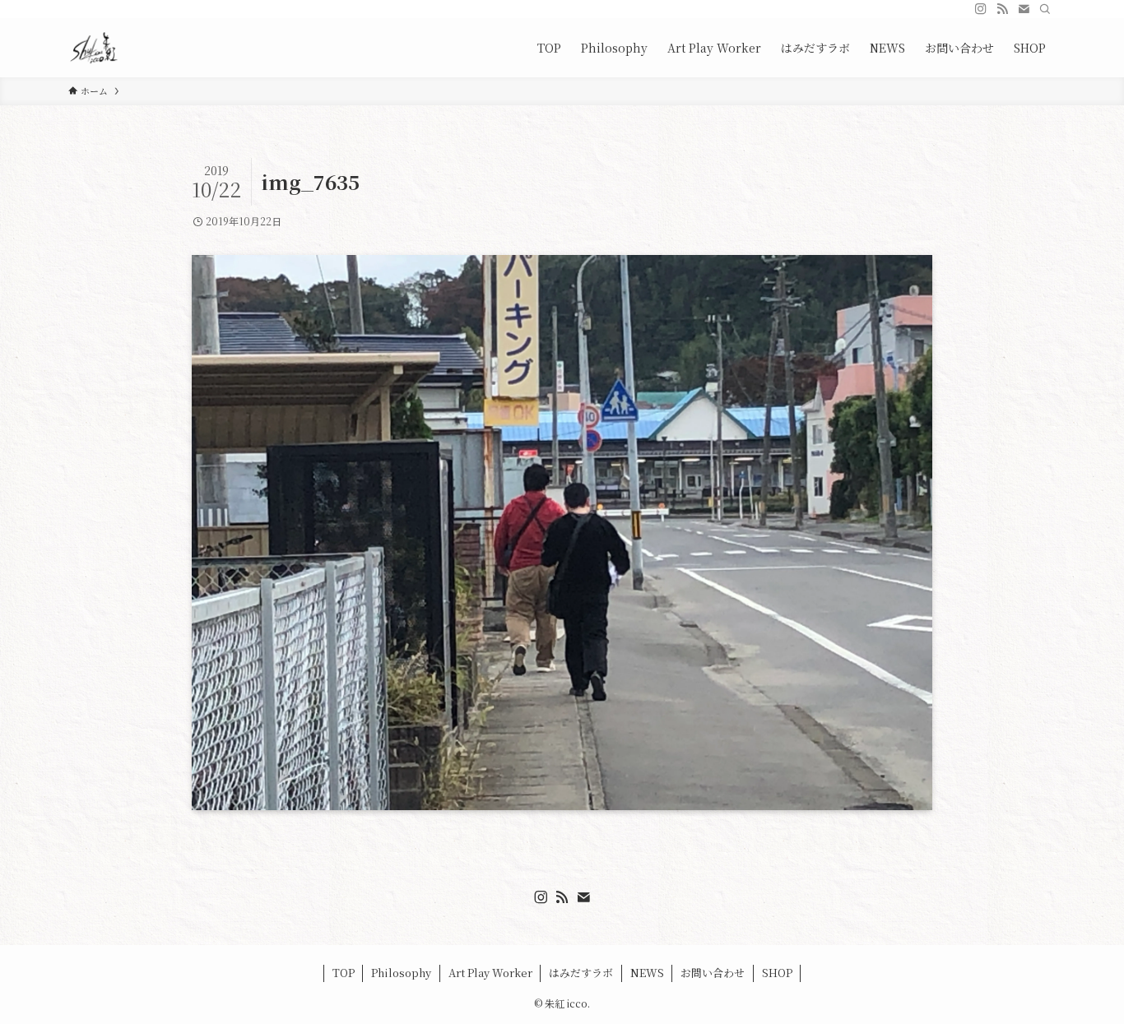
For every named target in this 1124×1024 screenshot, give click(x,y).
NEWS (647, 972)
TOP (343, 972)
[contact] (1023, 9)
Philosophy (401, 972)
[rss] (1002, 9)
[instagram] (981, 9)
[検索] (1045, 9)
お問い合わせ (712, 972)
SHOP (777, 972)
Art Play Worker (490, 972)
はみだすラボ (581, 972)
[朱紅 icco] (94, 47)
